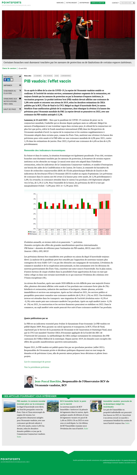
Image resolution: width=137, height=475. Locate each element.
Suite (19, 437)
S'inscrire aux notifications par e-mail (10, 101)
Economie (37, 76)
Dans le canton (98, 3)
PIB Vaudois (48, 76)
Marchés (60, 3)
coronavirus (66, 76)
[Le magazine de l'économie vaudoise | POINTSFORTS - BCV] (16, 4)
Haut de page (10, 109)
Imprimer (8, 85)
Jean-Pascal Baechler (48, 381)
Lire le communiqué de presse (37, 361)
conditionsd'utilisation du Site (111, 460)
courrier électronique (129, 460)
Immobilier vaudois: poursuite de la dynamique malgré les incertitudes (117, 404)
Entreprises (84, 3)
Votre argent (71, 3)
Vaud (56, 76)
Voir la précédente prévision (36, 367)
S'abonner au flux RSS (10, 92)
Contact (115, 3)
